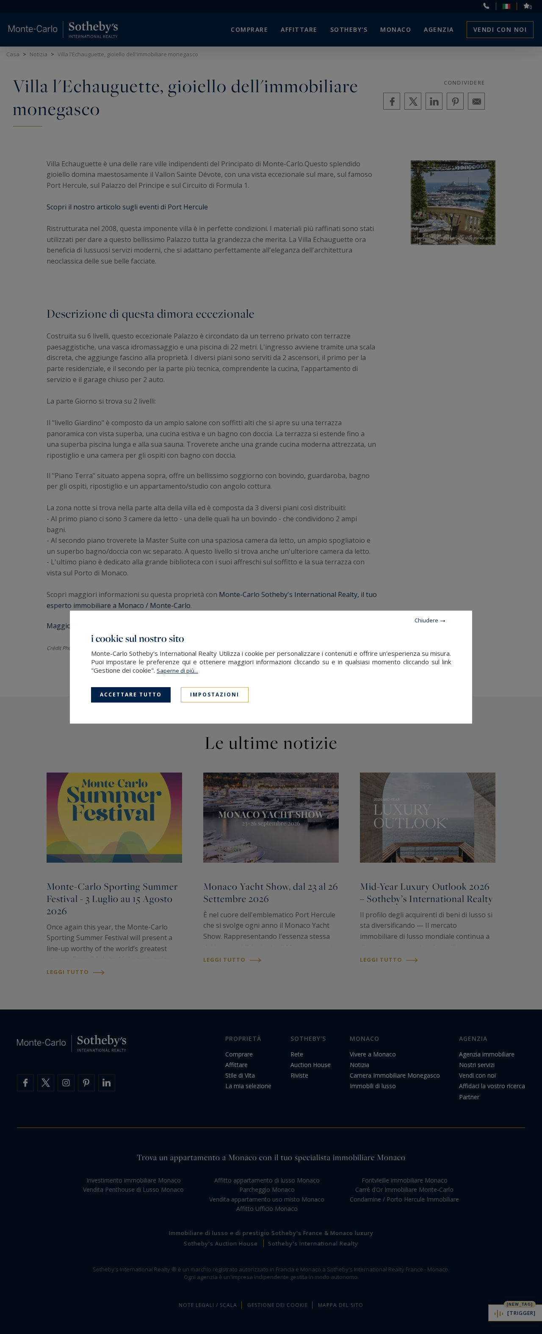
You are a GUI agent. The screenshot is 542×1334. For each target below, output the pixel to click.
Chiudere (426, 620)
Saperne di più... (177, 670)
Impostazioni (214, 694)
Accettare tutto (131, 694)
